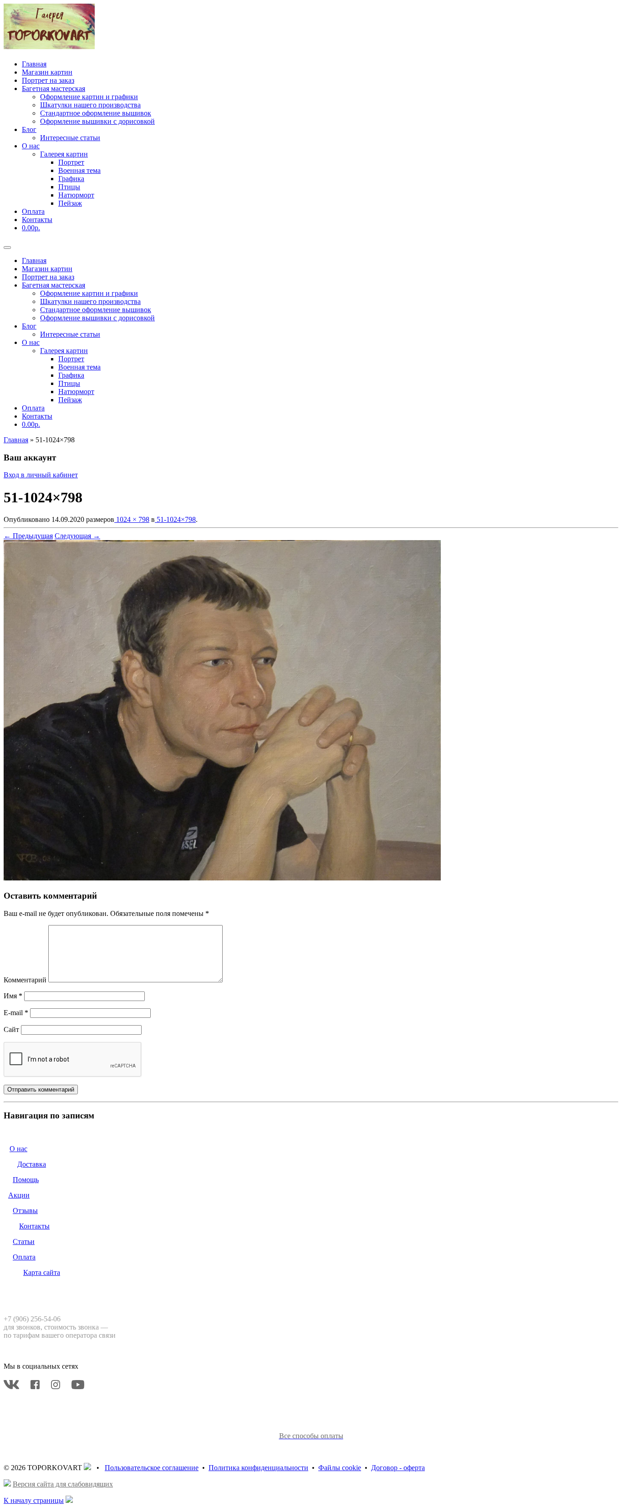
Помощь (26, 1179)
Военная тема (79, 170)
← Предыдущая (28, 536)
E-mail (16, 1012)
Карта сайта (41, 1272)
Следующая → (77, 536)
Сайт (11, 1029)
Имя (13, 996)
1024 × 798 (131, 519)
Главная (34, 64)
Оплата (33, 211)
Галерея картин (64, 154)
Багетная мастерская (53, 88)
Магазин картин (47, 72)
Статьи (24, 1241)
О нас (31, 146)
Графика (71, 178)
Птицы (69, 187)
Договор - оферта (398, 1468)
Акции (19, 1195)
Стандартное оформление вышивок (95, 113)
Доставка (31, 1164)
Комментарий (25, 980)
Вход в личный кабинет (41, 475)
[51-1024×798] (222, 878)
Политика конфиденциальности (258, 1468)
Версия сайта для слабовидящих (63, 1484)
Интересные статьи (70, 138)
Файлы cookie (339, 1468)
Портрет (71, 162)
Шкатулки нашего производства (90, 105)
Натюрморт (76, 195)
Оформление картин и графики (89, 97)
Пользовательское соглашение (152, 1468)
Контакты (37, 219)
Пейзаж (70, 203)
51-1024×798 (175, 519)
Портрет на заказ (48, 80)
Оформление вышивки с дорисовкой (97, 121)
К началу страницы (34, 1500)
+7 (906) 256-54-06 (32, 1319)
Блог (29, 129)
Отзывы (25, 1210)
